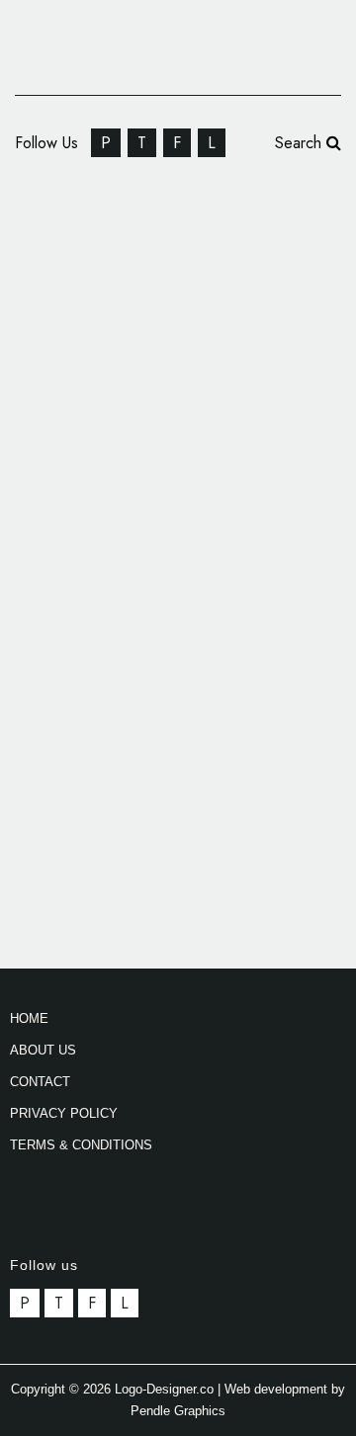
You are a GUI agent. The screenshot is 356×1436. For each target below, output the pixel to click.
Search (300, 142)
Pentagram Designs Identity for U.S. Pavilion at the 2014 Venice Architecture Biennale (165, 249)
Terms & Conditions (81, 1145)
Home (29, 1018)
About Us (43, 1050)
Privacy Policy (64, 1113)
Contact (40, 1081)
